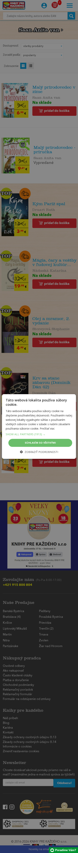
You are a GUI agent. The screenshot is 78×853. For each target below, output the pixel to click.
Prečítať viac (47, 428)
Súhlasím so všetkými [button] (40, 442)
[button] (39, 434)
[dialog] (39, 426)
